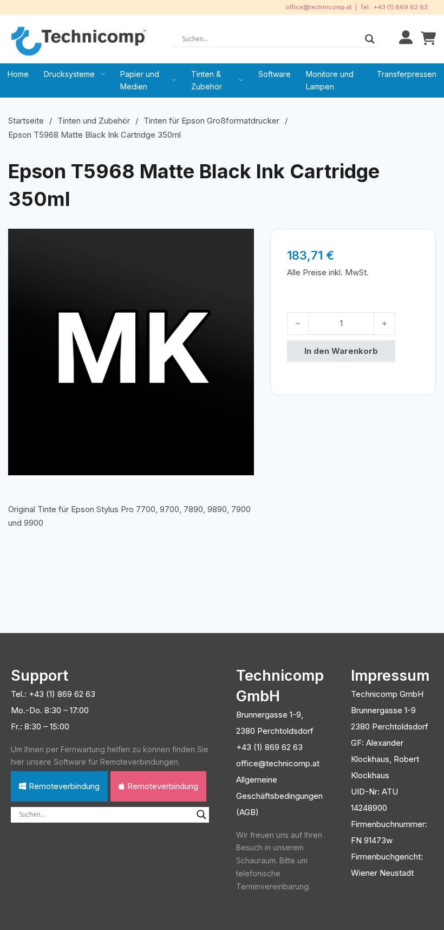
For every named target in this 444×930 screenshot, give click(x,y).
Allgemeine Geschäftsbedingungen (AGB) (279, 795)
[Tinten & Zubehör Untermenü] (241, 80)
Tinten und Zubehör (93, 120)
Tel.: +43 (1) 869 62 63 (394, 7)
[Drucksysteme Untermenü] (103, 74)
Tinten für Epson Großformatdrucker (211, 120)
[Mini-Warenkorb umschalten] (428, 39)
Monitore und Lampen (330, 80)
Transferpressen (406, 74)
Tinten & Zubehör (206, 80)
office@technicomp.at (318, 7)
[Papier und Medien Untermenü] (173, 80)
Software (274, 74)
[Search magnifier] (369, 39)
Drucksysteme (69, 74)
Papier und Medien (139, 80)
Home (18, 74)
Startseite (26, 120)
